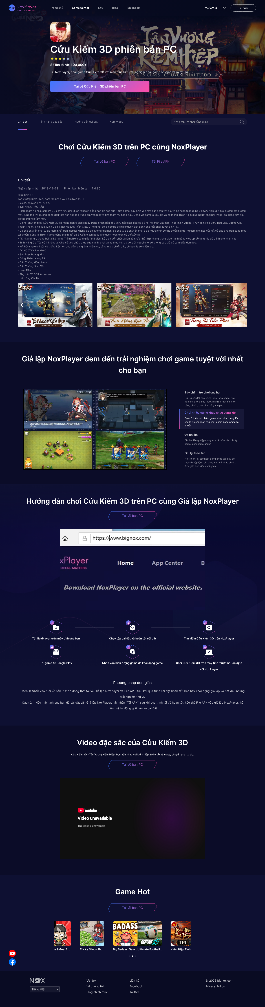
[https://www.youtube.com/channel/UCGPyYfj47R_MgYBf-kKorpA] (12, 953)
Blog (115, 7)
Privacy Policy (215, 986)
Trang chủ (56, 7)
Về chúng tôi (95, 986)
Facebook (133, 7)
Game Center (80, 7)
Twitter (134, 992)
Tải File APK (160, 161)
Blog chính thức (97, 992)
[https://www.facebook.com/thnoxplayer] (12, 962)
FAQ (100, 7)
